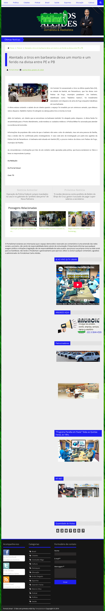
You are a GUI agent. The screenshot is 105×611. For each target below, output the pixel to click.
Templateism (40, 608)
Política (16, 2)
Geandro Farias (37, 585)
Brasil (47, 2)
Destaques (36, 568)
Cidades (27, 2)
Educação (79, 2)
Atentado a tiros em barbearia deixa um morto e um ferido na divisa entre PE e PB (54, 48)
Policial (37, 2)
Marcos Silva (36, 589)
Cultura (91, 2)
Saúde (56, 2)
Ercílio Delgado (37, 576)
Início (6, 2)
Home (12, 48)
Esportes (67, 2)
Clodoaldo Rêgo (38, 560)
